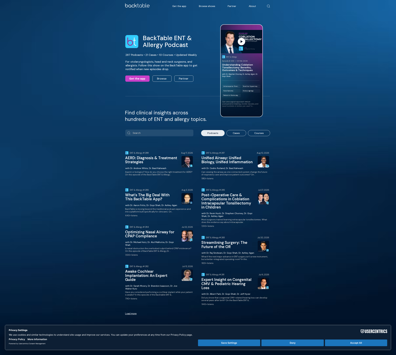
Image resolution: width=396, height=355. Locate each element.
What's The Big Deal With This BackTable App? (147, 197)
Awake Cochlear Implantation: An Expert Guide (146, 275)
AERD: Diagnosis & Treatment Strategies (151, 159)
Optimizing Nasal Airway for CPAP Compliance (149, 234)
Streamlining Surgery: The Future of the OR (224, 244)
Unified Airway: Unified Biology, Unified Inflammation (227, 159)
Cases (236, 133)
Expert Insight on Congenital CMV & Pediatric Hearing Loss (226, 283)
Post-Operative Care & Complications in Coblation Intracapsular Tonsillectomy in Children (226, 201)
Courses (259, 133)
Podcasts (212, 133)
